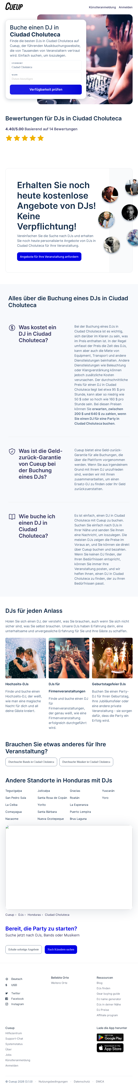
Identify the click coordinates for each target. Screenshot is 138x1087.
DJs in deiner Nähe (109, 1004)
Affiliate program (107, 1015)
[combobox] (29, 67)
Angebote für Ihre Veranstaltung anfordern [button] (49, 256)
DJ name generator (109, 999)
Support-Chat (14, 1038)
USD (11, 985)
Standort (17, 63)
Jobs (8, 1054)
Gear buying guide (108, 993)
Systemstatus (14, 1044)
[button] (31, 762)
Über (8, 1049)
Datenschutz (82, 1081)
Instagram (17, 1004)
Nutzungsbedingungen (53, 1081)
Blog (99, 983)
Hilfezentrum (13, 1033)
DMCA (100, 1081)
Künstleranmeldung (102, 7)
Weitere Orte (59, 983)
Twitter (15, 993)
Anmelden (126, 7)
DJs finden (103, 988)
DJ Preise (103, 1010)
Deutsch (16, 979)
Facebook (17, 998)
